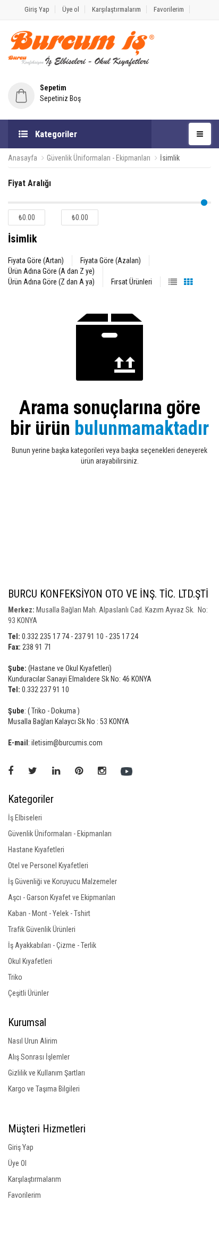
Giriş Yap (36, 9)
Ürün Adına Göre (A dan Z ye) (51, 271)
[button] (109, 93)
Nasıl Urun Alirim (32, 1041)
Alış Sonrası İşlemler (39, 1057)
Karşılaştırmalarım (116, 9)
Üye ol (70, 9)
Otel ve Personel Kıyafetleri (48, 865)
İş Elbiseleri (25, 817)
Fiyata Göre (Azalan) (110, 260)
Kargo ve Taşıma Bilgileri (44, 1089)
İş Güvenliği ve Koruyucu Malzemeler (62, 881)
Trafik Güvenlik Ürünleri (41, 929)
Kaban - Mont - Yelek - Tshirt (49, 913)
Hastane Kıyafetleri (36, 849)
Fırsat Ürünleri (131, 282)
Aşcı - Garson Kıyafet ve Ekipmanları (61, 897)
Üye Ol (17, 1163)
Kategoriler (55, 134)
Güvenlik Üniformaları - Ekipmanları (98, 158)
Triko (15, 977)
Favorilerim (169, 9)
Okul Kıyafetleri (30, 961)
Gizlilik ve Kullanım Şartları (46, 1073)
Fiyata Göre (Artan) (36, 260)
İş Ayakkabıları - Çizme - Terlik (52, 945)
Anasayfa (22, 158)
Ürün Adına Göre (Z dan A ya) (51, 282)
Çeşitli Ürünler (28, 993)
